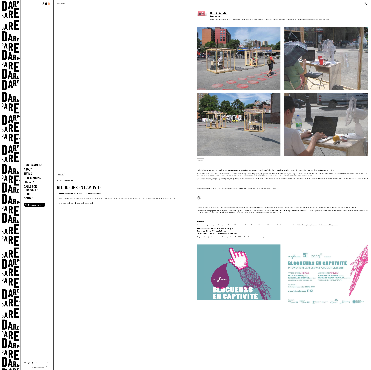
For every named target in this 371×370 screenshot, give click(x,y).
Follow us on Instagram (29, 363)
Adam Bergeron (83, 198)
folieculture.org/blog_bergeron (307, 225)
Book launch (218, 12)
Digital (72, 203)
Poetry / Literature (63, 203)
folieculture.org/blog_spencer (329, 225)
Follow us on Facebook (33, 363)
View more (200, 160)
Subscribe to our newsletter (25, 363)
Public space (88, 203)
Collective (80, 203)
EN (48, 363)
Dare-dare (10, 185)
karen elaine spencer (233, 170)
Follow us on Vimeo (36, 363)
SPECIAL (61, 175)
